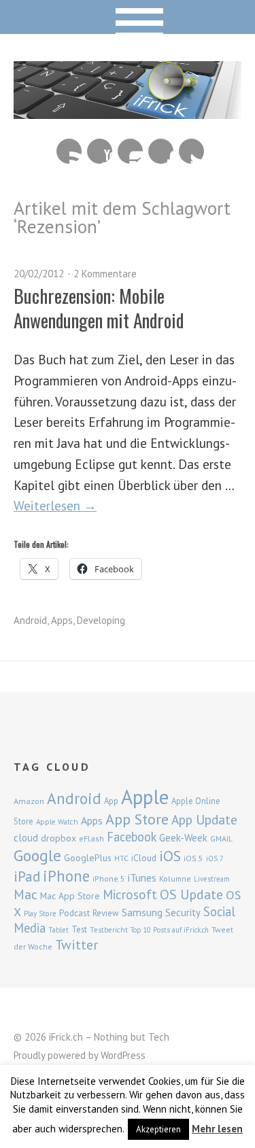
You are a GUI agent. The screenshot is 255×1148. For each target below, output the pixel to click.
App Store (137, 819)
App (111, 801)
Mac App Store (70, 896)
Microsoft (130, 894)
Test (79, 929)
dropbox (58, 838)
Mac (25, 894)
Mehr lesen (217, 1128)
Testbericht (109, 930)
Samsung (142, 912)
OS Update (191, 894)
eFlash (91, 838)
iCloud (143, 858)
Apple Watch (57, 822)
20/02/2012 (39, 273)
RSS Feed (69, 151)
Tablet (58, 930)
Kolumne (175, 878)
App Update (204, 819)
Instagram (130, 151)
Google (37, 855)
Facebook (160, 151)
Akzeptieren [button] (158, 1129)
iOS (170, 855)
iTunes (142, 877)
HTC (121, 858)
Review (105, 913)
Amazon (29, 801)
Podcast (74, 913)
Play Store (40, 913)
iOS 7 (215, 858)
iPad (27, 876)
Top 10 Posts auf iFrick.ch (170, 930)
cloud (26, 837)
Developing (101, 620)
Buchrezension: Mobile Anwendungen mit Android (99, 307)
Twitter (191, 151)
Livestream (212, 879)
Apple (145, 797)
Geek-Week (183, 837)
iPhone (66, 876)
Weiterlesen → (55, 505)
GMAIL (221, 838)
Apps (62, 620)
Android (30, 620)
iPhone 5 (108, 878)
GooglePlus (88, 858)
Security (183, 912)
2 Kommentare (105, 273)
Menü (127, 17)
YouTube (99, 151)
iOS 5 (193, 858)
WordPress (123, 1055)
